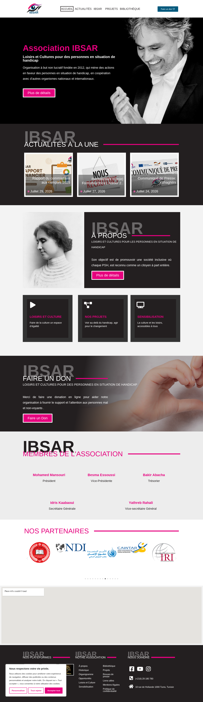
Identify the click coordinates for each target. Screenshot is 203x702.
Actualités (83, 8)
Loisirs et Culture (87, 682)
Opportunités (85, 678)
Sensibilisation (86, 687)
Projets (111, 8)
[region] (36, 680)
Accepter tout (53, 690)
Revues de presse (108, 675)
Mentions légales (111, 685)
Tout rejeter (36, 690)
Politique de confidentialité (110, 690)
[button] (27, 558)
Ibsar (98, 8)
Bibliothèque (130, 8)
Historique (84, 670)
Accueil (67, 8)
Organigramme (86, 674)
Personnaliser (18, 690)
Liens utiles (108, 680)
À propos (83, 666)
